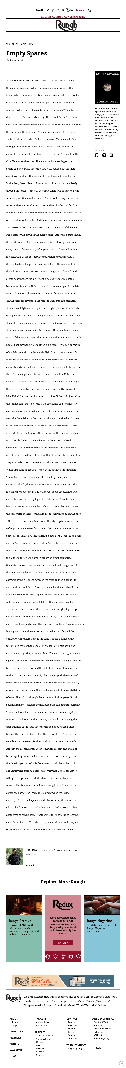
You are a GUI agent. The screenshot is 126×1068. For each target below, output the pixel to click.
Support (72, 1035)
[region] (63, 981)
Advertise (72, 1025)
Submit (71, 1028)
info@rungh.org (74, 1048)
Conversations (43, 1038)
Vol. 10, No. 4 (14, 44)
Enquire (72, 1022)
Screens (40, 1055)
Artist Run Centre (44, 1035)
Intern (71, 1032)
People (14, 1025)
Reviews (40, 1048)
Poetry (28, 44)
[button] (9, 28)
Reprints (40, 1051)
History (14, 1022)
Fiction (39, 1042)
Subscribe (73, 1038)
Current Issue (42, 1022)
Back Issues (41, 1025)
